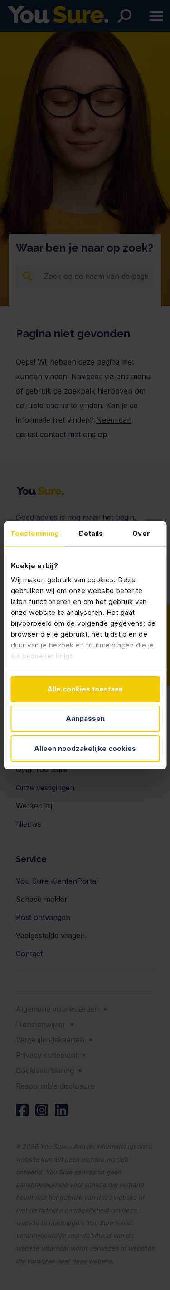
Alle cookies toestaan (85, 689)
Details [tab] (91, 533)
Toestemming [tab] (34, 533)
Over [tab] (141, 533)
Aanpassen (85, 718)
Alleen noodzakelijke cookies (85, 748)
